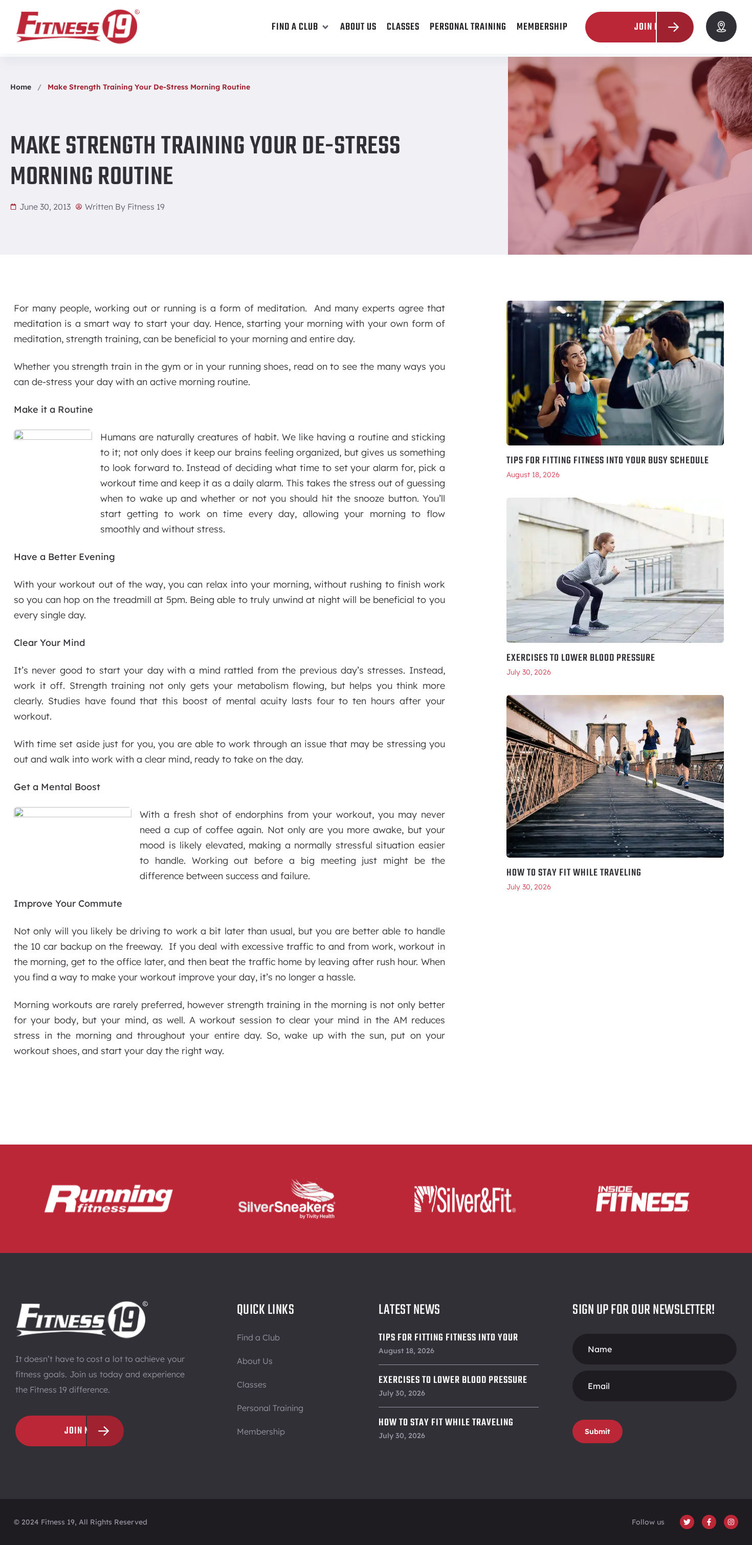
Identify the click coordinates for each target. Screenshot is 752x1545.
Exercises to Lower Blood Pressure (580, 658)
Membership (261, 1431)
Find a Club (258, 1337)
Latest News (409, 1310)
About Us (255, 1361)
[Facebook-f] (709, 1522)
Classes (252, 1384)
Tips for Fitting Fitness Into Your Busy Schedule (607, 460)
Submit (597, 1431)
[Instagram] (731, 1522)
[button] (301, 27)
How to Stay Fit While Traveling (574, 873)
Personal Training (270, 1408)
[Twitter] (687, 1522)
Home (20, 87)
